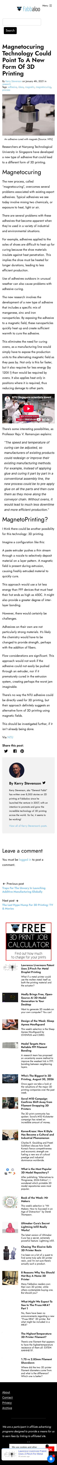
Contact (7, 1397)
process (6, 90)
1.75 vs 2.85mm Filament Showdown (36, 1361)
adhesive (12, 87)
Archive (7, 1408)
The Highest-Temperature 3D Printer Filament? (36, 1335)
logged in (25, 859)
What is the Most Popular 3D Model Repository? (36, 1170)
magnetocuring (43, 87)
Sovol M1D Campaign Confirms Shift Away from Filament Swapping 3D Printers (36, 1104)
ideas (21, 87)
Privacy (7, 1402)
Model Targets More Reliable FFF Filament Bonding (34, 1047)
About (6, 1392)
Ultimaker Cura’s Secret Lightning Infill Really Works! (35, 1226)
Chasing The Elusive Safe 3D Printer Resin (36, 1248)
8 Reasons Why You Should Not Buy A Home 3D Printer (38, 1275)
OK (50, 1449)
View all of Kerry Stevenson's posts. (28, 826)
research (6, 84)
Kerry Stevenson (13, 81)
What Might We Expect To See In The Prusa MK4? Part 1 (36, 1305)
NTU (10, 737)
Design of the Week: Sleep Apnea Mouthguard (37, 1022)
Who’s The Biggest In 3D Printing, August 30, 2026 (37, 1077)
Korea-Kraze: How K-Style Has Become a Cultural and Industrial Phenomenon (37, 1134)
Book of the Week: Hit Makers (34, 1199)
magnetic (29, 87)
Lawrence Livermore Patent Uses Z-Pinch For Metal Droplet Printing (37, 968)
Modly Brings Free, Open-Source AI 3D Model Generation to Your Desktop (37, 999)
